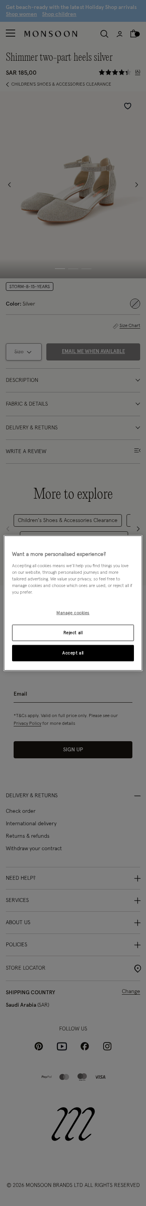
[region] (73, 603)
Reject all (73, 632)
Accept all (73, 652)
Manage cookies (73, 613)
